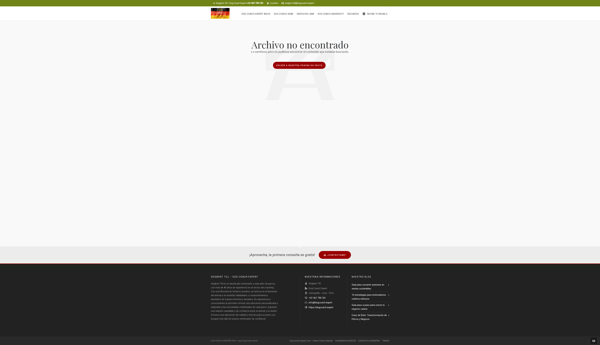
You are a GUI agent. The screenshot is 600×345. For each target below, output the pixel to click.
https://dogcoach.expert (321, 307)
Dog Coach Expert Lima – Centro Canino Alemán (311, 341)
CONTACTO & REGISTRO (369, 341)
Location (274, 3)
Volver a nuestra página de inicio (299, 65)
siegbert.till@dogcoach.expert (299, 3)
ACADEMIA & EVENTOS (345, 341)
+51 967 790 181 (317, 297)
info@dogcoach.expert (320, 302)
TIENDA (385, 341)
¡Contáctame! (337, 255)
